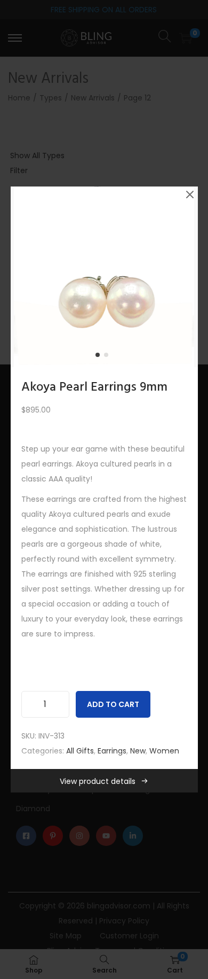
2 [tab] (108, 357)
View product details (97, 781)
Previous (22, 277)
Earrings (112, 750)
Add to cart (113, 704)
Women (164, 750)
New (138, 750)
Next (186, 277)
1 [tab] (99, 357)
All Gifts (80, 750)
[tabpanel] (104, 277)
